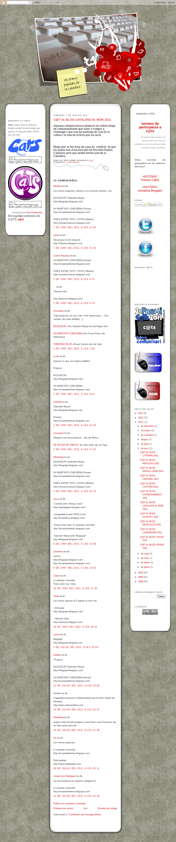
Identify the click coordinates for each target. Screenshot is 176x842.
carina (56, 634)
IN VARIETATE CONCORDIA (67, 333)
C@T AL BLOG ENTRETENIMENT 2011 (151, 494)
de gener (145, 567)
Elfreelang (58, 457)
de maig (145, 553)
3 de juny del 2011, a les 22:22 (74, 491)
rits (55, 738)
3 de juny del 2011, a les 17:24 (74, 449)
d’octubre (146, 430)
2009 (141, 577)
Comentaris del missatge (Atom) (85, 814)
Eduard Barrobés (34, 212)
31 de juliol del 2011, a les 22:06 (76, 796)
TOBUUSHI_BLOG (62, 344)
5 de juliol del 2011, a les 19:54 (75, 647)
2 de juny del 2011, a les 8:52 (74, 394)
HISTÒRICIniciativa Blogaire (150, 188)
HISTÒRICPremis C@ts (150, 178)
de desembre (148, 426)
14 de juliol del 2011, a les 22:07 (76, 709)
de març (145, 558)
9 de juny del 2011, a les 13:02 (74, 568)
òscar (56, 499)
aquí (21, 219)
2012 (141, 417)
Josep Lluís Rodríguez (64, 776)
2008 (141, 581)
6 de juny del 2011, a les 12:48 (74, 544)
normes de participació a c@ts (150, 127)
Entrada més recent (63, 808)
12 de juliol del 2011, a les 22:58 (76, 685)
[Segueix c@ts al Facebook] (146, 258)
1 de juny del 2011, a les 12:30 (74, 227)
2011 (141, 422)
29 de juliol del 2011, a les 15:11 (76, 768)
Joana (56, 575)
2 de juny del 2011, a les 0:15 (74, 279)
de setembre (147, 435)
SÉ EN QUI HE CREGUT (66, 445)
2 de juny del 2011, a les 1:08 (74, 348)
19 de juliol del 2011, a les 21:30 (76, 730)
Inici (85, 808)
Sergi (56, 596)
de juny (145, 448)
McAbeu (57, 186)
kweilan (57, 655)
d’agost (145, 439)
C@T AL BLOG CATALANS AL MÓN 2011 (82, 119)
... (54, 287)
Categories (72, 162)
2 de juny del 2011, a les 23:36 (74, 425)
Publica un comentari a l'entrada (69, 803)
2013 (141, 413)
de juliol (145, 444)
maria (56, 235)
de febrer (145, 562)
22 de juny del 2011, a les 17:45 (75, 588)
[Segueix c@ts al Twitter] (146, 235)
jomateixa (58, 551)
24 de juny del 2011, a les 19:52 (75, 627)
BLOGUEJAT (60, 326)
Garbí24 (57, 402)
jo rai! (56, 356)
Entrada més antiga (107, 808)
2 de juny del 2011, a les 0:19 (74, 303)
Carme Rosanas (61, 255)
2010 (141, 572)
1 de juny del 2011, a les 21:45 (74, 248)
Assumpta (58, 311)
